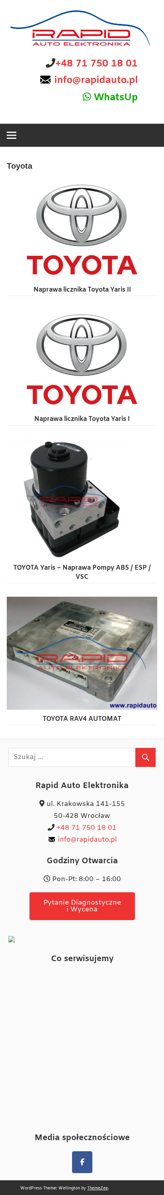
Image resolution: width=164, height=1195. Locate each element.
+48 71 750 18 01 (96, 64)
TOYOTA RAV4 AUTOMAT (82, 719)
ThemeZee (97, 1188)
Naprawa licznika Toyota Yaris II (82, 290)
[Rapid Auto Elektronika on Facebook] (82, 1162)
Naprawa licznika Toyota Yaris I (82, 419)
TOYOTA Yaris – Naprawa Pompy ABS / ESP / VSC (82, 572)
